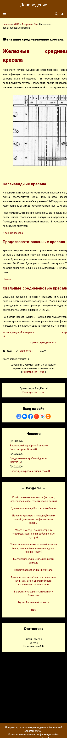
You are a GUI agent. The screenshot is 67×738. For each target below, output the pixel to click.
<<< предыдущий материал (18, 332)
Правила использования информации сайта (33, 734)
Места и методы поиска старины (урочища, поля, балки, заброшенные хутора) (34, 534)
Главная (7, 24)
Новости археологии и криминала (33, 570)
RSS (33, 609)
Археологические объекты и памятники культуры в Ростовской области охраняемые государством (33, 581)
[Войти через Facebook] (30, 416)
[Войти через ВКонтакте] (24, 416)
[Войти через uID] (18, 416)
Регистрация (30, 372)
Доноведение (33, 4)
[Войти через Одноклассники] (48, 416)
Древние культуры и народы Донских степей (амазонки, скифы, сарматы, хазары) (33, 519)
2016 (16, 24)
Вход (41, 372)
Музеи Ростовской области (33, 602)
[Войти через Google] (42, 416)
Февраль (27, 24)
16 (35, 24)
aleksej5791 (26, 350)
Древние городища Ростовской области (34, 508)
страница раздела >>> (43, 342)
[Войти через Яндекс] (36, 416)
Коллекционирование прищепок (28, 471)
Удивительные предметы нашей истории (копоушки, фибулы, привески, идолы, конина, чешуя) (33, 548)
